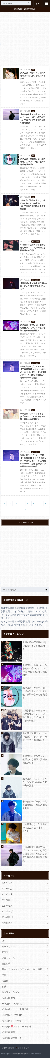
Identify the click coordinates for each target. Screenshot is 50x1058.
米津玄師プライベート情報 (16, 1026)
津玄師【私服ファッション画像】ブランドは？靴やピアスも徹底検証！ (34, 736)
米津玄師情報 (8, 1032)
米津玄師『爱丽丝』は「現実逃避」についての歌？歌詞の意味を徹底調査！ (34, 692)
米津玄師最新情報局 (20, 1054)
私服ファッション (10, 992)
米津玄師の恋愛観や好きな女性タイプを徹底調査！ (34, 645)
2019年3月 (7, 894)
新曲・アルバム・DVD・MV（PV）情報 (22, 969)
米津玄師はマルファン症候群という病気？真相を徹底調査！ (34, 759)
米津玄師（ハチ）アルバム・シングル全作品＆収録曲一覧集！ (34, 782)
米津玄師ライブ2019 (12, 1015)
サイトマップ (23, 1048)
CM (3, 940)
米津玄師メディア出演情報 (15, 1009)
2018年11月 (8, 917)
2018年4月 (7, 923)
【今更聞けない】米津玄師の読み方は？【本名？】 (34, 827)
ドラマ (5, 952)
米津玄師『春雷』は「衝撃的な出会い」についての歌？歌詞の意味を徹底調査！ (34, 670)
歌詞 (4, 986)
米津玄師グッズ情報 (12, 1003)
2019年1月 (7, 905)
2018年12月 (8, 911)
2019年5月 (7, 882)
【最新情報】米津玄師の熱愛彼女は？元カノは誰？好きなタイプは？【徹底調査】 (34, 715)
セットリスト (8, 946)
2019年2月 (7, 900)
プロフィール (8, 957)
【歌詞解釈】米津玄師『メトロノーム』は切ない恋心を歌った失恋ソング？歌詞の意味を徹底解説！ (34, 854)
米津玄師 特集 (8, 997)
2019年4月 (7, 888)
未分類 (5, 980)
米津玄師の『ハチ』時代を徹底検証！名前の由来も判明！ (34, 804)
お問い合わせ (37, 3)
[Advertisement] (25, 39)
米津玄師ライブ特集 (12, 1020)
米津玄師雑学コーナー (13, 1038)
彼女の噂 (6, 963)
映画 (4, 975)
